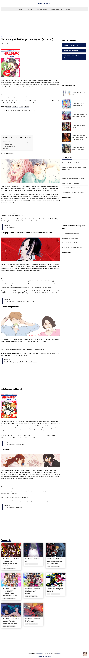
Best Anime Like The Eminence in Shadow (73, 178)
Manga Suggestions (56, 9)
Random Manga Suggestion (71, 45)
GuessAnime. (44, 3)
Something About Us (8, 144)
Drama (21, 107)
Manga (3, 43)
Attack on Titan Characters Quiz (70, 238)
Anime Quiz (29, 9)
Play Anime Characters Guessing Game (72, 57)
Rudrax (59, 653)
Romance (26, 107)
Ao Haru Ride (7, 141)
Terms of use (47, 656)
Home (20, 9)
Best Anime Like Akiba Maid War (70, 183)
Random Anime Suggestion (71, 50)
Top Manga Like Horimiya (13, 507)
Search (68, 9)
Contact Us (41, 656)
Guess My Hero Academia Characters (72, 247)
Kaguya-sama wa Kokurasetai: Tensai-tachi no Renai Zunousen (18, 143)
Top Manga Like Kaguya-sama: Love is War (19, 302)
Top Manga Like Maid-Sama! (14, 444)
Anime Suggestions (41, 9)
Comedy (8, 107)
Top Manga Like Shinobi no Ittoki (71, 187)
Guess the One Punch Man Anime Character (73, 243)
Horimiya (6, 148)
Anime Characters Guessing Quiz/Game (24, 110)
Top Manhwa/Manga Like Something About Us (20, 362)
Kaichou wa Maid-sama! (9, 146)
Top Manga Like (9, 227)
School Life (15, 107)
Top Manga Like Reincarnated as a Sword (73, 192)
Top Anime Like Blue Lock (69, 174)
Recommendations (9, 36)
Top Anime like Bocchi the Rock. (70, 163)
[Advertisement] (44, 24)
